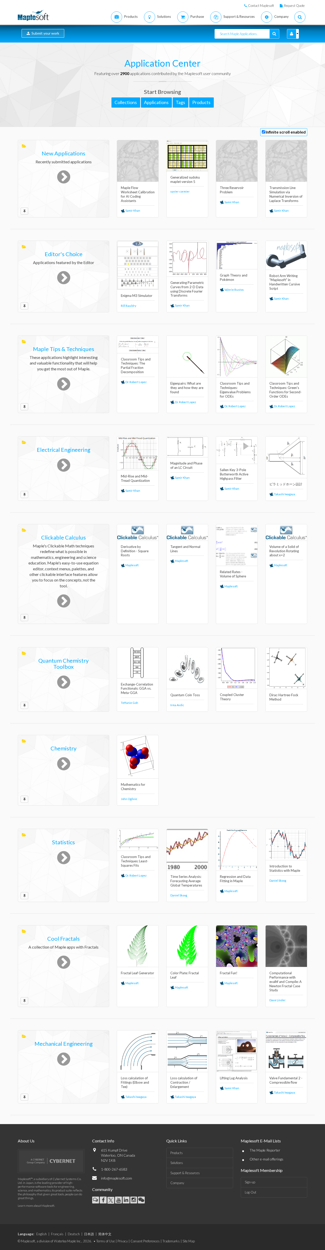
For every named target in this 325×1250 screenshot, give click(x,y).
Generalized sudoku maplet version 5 (185, 179)
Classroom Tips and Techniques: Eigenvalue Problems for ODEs (235, 389)
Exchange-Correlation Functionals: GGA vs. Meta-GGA (137, 688)
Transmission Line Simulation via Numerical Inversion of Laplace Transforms (285, 194)
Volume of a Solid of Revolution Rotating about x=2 (284, 551)
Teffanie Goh (129, 702)
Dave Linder (277, 1000)
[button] (291, 34)
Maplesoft (132, 565)
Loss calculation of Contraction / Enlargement (183, 1082)
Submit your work (44, 33)
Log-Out (250, 1192)
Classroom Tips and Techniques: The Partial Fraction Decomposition (136, 365)
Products (176, 1153)
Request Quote (294, 6)
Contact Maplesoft (261, 6)
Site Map (189, 1241)
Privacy (123, 1241)
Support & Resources (185, 1173)
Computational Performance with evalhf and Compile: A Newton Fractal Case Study (285, 981)
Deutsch (74, 1234)
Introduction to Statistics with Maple (284, 868)
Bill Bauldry (128, 305)
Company (177, 1183)
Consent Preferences (145, 1241)
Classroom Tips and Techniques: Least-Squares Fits (136, 861)
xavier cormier (180, 191)
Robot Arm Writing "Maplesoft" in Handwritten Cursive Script (284, 282)
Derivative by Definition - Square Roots (135, 551)
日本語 (89, 1234)
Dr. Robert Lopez (136, 382)
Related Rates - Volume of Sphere (233, 574)
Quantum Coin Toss (185, 695)
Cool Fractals (63, 938)
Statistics (63, 842)
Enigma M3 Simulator (136, 296)
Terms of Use (105, 1241)
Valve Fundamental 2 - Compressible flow (285, 1080)
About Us (26, 1140)
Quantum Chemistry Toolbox (63, 663)
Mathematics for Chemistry (133, 786)
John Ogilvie (129, 799)
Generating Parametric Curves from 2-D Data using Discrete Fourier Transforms (187, 289)
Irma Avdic (177, 705)
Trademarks (171, 1241)
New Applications (63, 153)
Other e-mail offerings (266, 1159)
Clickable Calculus (63, 537)
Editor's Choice (64, 254)
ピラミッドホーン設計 (285, 484)
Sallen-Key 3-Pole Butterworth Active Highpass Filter (234, 474)
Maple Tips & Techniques (63, 348)
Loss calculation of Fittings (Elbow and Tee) (135, 1082)
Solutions (176, 1163)
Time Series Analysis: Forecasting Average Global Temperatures (186, 881)
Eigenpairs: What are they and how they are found (186, 387)
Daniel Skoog (178, 895)
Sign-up (250, 1182)
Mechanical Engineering (64, 1043)
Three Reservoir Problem (232, 190)
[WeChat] (141, 1200)
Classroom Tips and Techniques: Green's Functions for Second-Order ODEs (285, 389)
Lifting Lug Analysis (234, 1078)
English (41, 1234)
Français (57, 1234)
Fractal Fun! (228, 973)
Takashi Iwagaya (284, 494)
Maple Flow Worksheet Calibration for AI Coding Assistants (138, 194)
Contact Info (103, 1140)
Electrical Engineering (63, 449)
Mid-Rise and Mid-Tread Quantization (135, 478)
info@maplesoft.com (116, 1178)
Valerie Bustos (234, 289)
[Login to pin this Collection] (24, 211)
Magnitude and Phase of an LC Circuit (186, 465)
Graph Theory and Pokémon (233, 277)
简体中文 (104, 1234)
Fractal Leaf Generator (137, 973)
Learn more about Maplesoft (36, 1206)
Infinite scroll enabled (286, 131)
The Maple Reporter (265, 1150)
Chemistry (63, 748)
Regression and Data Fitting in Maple (235, 879)
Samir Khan (132, 210)
